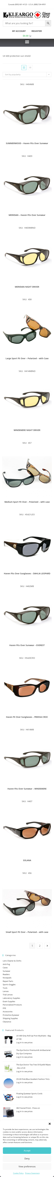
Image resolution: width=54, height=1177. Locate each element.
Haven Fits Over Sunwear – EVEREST (27, 645)
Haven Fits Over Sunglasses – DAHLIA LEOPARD (27, 573)
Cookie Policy (18, 1173)
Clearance (7, 1021)
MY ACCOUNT (19, 31)
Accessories (8, 1011)
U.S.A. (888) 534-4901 (37, 4)
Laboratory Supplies (11, 998)
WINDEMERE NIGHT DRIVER (27, 430)
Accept (27, 1150)
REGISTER (37, 31)
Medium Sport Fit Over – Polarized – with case (27, 501)
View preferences (27, 1166)
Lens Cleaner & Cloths (12, 960)
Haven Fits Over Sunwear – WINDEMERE (27, 788)
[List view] (30, 67)
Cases (5, 967)
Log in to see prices (24, 1042)
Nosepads (7, 977)
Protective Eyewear (11, 1015)
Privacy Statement (32, 1173)
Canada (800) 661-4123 (17, 4)
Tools (5, 988)
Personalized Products (12, 1004)
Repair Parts (8, 981)
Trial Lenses (8, 994)
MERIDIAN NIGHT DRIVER (27, 286)
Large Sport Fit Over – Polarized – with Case (27, 358)
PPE (4, 1008)
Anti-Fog (6, 964)
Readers (6, 974)
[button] (49, 1123)
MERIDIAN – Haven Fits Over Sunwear (27, 215)
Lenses (6, 991)
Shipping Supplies (10, 1018)
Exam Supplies (9, 1001)
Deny (27, 1158)
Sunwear (6, 971)
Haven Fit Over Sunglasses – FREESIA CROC (27, 717)
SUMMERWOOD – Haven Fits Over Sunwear (27, 143)
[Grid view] (23, 67)
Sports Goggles (9, 984)
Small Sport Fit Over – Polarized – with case (27, 932)
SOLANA (27, 860)
